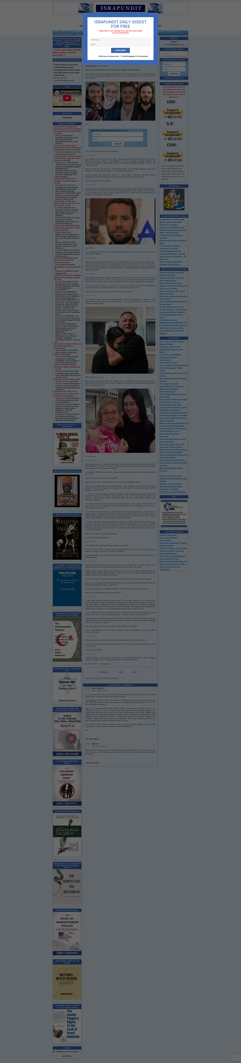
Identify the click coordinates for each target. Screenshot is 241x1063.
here (105, 56)
